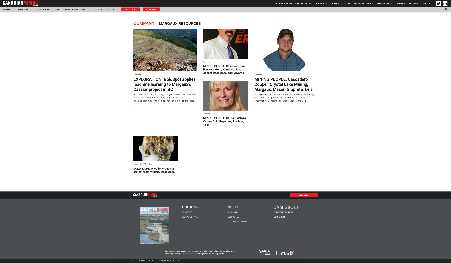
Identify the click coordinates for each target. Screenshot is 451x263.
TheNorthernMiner (283, 212)
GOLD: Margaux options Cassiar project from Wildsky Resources (154, 170)
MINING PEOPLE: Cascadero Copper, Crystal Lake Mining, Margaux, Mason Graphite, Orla (283, 84)
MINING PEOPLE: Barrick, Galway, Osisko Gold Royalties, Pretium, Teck (225, 121)
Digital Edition (304, 3)
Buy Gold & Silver (420, 3)
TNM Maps (400, 3)
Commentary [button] (42, 9)
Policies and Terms (237, 222)
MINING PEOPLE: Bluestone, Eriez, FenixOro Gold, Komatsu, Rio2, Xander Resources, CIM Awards (225, 69)
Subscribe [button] (130, 9)
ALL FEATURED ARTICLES (328, 3)
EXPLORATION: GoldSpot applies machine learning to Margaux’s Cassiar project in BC (164, 84)
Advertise (151, 9)
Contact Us (233, 217)
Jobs (348, 3)
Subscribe (304, 195)
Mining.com (279, 217)
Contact (111, 9)
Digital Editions (190, 217)
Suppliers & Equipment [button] (76, 9)
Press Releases (363, 3)
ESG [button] (57, 9)
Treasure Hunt (283, 3)
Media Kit (232, 212)
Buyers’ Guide (384, 3)
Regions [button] (7, 9)
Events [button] (98, 9)
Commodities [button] (23, 9)
